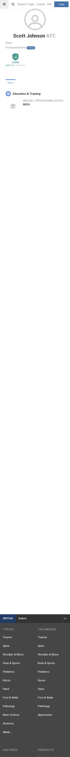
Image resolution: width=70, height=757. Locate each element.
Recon (6, 680)
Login (61, 4)
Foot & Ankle (10, 697)
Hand (6, 689)
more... (7, 732)
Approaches (45, 714)
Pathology (9, 706)
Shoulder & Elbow (13, 654)
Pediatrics (9, 671)
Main (10, 82)
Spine (6, 645)
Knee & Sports (11, 663)
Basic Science (11, 714)
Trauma (7, 637)
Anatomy (8, 723)
